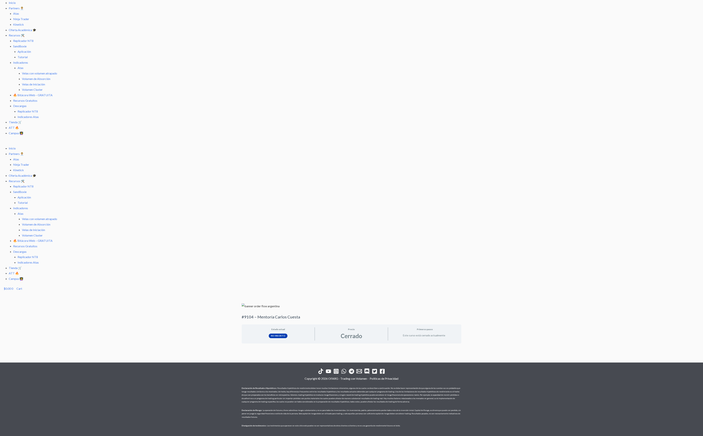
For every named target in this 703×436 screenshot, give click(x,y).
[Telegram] (351, 371)
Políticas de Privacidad (384, 378)
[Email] (359, 371)
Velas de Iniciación (33, 84)
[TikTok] (320, 371)
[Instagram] (336, 371)
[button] (351, 143)
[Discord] (367, 371)
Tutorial (23, 57)
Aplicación (24, 51)
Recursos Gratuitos (25, 100)
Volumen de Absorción (36, 78)
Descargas (20, 106)
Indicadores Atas (28, 117)
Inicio (12, 2)
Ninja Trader (21, 19)
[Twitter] (374, 371)
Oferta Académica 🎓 (22, 30)
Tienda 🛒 (15, 122)
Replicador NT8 (23, 40)
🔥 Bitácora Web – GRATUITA (33, 95)
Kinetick (18, 24)
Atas (16, 13)
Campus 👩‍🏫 (16, 133)
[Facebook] (382, 371)
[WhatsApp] (344, 371)
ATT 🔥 (14, 127)
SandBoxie (20, 46)
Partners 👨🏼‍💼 (16, 8)
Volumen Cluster (32, 89)
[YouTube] (328, 371)
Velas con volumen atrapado (39, 73)
